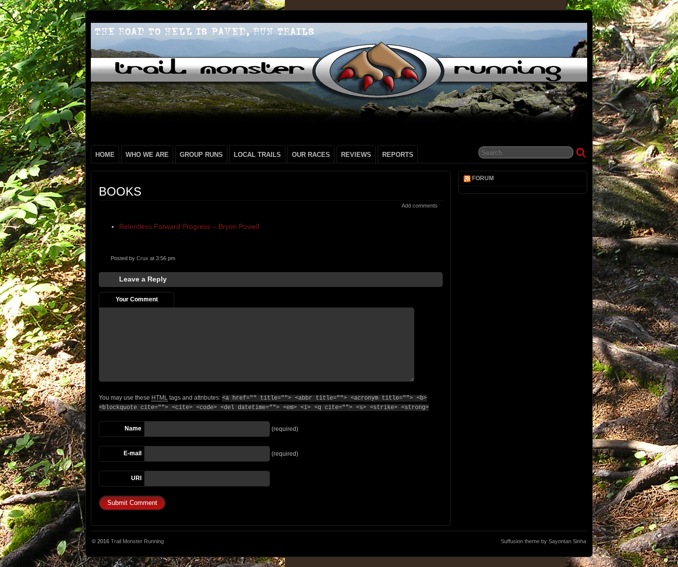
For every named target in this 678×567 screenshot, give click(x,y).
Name (133, 428)
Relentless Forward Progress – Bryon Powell (189, 226)
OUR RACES (311, 154)
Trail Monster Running (137, 541)
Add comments (420, 206)
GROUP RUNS (201, 154)
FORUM (483, 178)
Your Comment (137, 299)
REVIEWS (356, 154)
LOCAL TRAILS (257, 154)
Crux (142, 258)
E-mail (132, 453)
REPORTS (397, 154)
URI (136, 478)
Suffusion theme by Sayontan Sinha (543, 541)
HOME (105, 154)
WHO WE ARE (147, 154)
